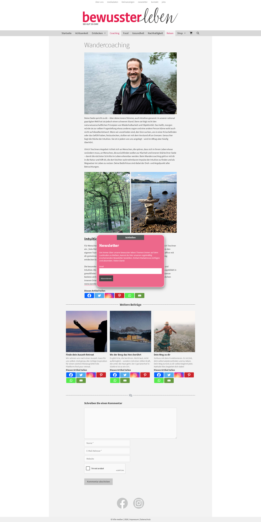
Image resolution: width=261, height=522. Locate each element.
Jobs (164, 2)
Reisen (170, 33)
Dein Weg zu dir (162, 354)
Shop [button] (180, 33)
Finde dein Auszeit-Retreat (80, 354)
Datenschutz (145, 519)
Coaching (114, 33)
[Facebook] (89, 295)
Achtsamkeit (81, 33)
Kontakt (154, 2)
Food (125, 33)
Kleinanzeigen (128, 2)
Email (101, 266)
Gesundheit (138, 33)
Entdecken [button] (97, 33)
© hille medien (117, 519)
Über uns (99, 2)
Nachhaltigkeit (155, 33)
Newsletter (143, 2)
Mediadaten (112, 2)
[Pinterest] (119, 295)
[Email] (139, 295)
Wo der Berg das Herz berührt (125, 354)
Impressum (134, 519)
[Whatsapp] (129, 295)
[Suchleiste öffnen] (197, 33)
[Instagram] (109, 295)
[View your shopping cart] (191, 33)
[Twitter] (99, 295)
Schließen (130, 237)
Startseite (67, 33)
